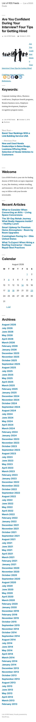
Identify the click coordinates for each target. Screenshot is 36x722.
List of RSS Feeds (10, 3)
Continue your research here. (13, 74)
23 (32, 290)
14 (22, 285)
